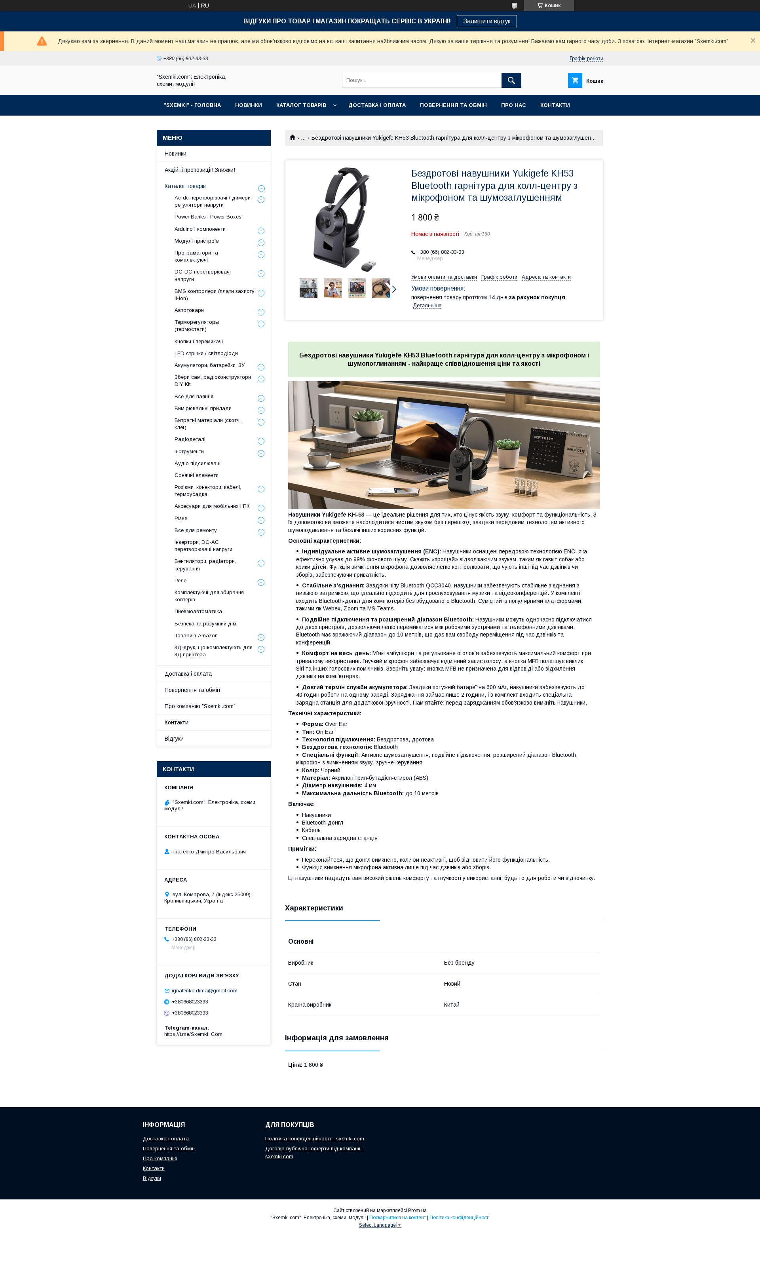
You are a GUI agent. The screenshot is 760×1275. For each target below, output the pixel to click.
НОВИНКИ (248, 105)
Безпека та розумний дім (205, 624)
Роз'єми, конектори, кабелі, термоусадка (208, 490)
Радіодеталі (190, 439)
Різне (181, 518)
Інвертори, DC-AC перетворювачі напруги (203, 545)
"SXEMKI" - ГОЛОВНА (192, 105)
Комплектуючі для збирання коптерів (209, 595)
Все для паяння (194, 396)
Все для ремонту (196, 530)
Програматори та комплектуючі (196, 256)
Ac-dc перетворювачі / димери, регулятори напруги (213, 201)
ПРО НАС (513, 105)
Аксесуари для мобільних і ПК (212, 506)
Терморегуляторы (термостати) (197, 325)
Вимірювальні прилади (203, 408)
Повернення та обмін (192, 690)
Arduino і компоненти (200, 229)
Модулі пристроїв (197, 241)
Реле (180, 580)
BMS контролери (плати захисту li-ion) (215, 294)
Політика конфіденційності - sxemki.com (314, 1139)
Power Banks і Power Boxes (208, 217)
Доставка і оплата (188, 674)
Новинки (175, 153)
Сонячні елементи (196, 475)
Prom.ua (417, 1210)
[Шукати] (511, 80)
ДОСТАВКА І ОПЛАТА (377, 105)
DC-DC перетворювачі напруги (203, 275)
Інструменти (189, 451)
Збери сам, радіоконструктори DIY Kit (213, 380)
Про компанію (160, 1158)
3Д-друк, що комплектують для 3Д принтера (214, 650)
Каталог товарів (185, 186)
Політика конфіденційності (459, 1217)
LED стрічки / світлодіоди (206, 353)
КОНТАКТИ (555, 105)
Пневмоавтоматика (198, 611)
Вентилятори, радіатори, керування (205, 564)
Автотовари (189, 310)
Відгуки (174, 738)
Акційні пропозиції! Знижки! (200, 170)
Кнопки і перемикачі (199, 341)
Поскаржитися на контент (397, 1217)
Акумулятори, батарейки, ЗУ (210, 365)
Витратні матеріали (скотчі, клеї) (208, 423)
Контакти (176, 722)
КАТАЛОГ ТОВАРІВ (301, 105)
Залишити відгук (487, 21)
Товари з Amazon (196, 635)
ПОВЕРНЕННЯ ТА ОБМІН (453, 105)
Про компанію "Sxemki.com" (200, 706)
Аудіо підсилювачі (197, 463)
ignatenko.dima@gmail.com (205, 991)
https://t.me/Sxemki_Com (193, 1034)
